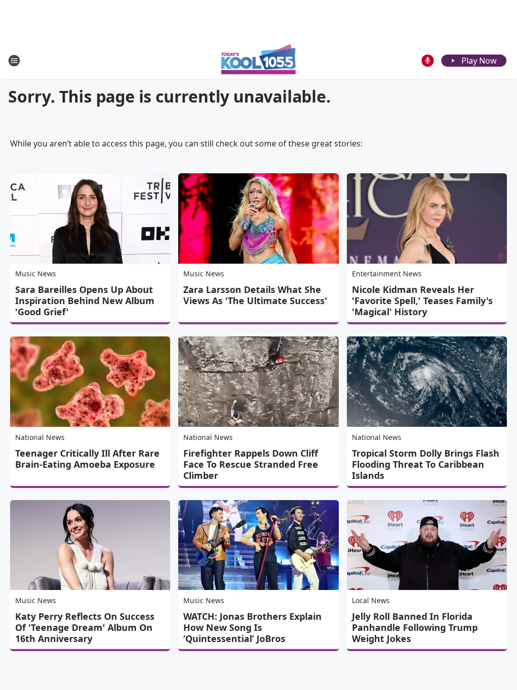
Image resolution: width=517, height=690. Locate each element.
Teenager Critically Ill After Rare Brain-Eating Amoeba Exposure (87, 459)
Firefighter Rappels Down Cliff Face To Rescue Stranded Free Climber (250, 464)
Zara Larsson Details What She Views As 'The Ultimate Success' (255, 295)
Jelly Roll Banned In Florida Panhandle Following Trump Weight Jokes (415, 627)
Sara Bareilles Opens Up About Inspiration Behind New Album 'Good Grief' (84, 300)
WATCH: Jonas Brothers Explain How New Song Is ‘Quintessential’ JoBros (252, 627)
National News (40, 437)
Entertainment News (387, 273)
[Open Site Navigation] (14, 61)
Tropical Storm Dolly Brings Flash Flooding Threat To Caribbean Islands (425, 464)
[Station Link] (258, 60)
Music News (35, 273)
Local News (371, 600)
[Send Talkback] (428, 61)
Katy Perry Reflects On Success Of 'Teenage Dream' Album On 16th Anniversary (84, 627)
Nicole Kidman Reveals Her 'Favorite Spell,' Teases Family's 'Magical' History (422, 300)
